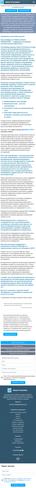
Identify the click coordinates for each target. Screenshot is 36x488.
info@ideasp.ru (18, 441)
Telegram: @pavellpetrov (18, 443)
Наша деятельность (18, 428)
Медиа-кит (18, 401)
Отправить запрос (18, 382)
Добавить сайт (11, 10)
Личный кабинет (24, 10)
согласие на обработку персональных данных (22, 376)
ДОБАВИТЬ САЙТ (27, 129)
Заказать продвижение (18, 424)
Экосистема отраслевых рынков (18, 412)
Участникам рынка (18, 420)
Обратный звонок (10, 334)
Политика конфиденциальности (18, 404)
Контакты (18, 418)
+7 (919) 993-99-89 (18, 439)
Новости (18, 416)
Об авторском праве (18, 432)
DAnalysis (28, 208)
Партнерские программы (18, 426)
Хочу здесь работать (18, 430)
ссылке (11, 294)
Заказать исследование (18, 422)
